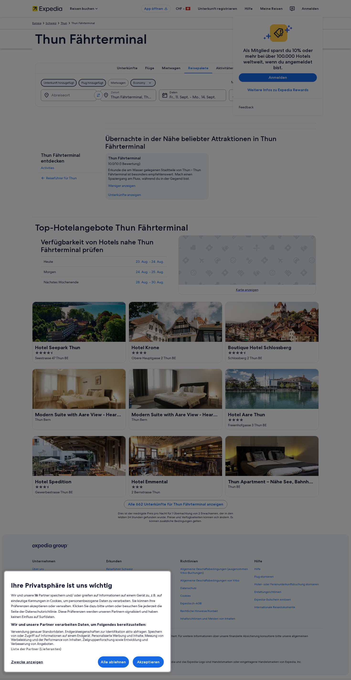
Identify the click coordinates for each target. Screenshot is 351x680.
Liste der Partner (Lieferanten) (36, 649)
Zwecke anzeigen (27, 662)
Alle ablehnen (113, 662)
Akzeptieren (148, 662)
